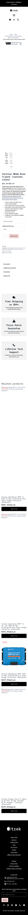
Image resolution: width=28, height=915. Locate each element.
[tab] (14, 264)
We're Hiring (14, 852)
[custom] (12, 905)
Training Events (14, 842)
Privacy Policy (14, 863)
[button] (20, 43)
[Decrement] (3, 236)
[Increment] (6, 236)
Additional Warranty (8, 226)
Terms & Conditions (14, 866)
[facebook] (4, 905)
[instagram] (8, 905)
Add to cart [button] (14, 509)
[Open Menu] (14, 15)
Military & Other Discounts (14, 855)
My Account (14, 847)
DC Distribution (10, 249)
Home (11, 34)
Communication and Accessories (13, 36)
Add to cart (14, 236)
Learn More (14, 4)
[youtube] (16, 905)
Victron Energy (7, 251)
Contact (14, 850)
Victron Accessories (13, 37)
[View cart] (14, 20)
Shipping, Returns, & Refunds (14, 868)
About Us (14, 840)
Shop (15, 34)
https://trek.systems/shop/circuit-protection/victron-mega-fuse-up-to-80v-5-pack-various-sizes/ (12, 198)
